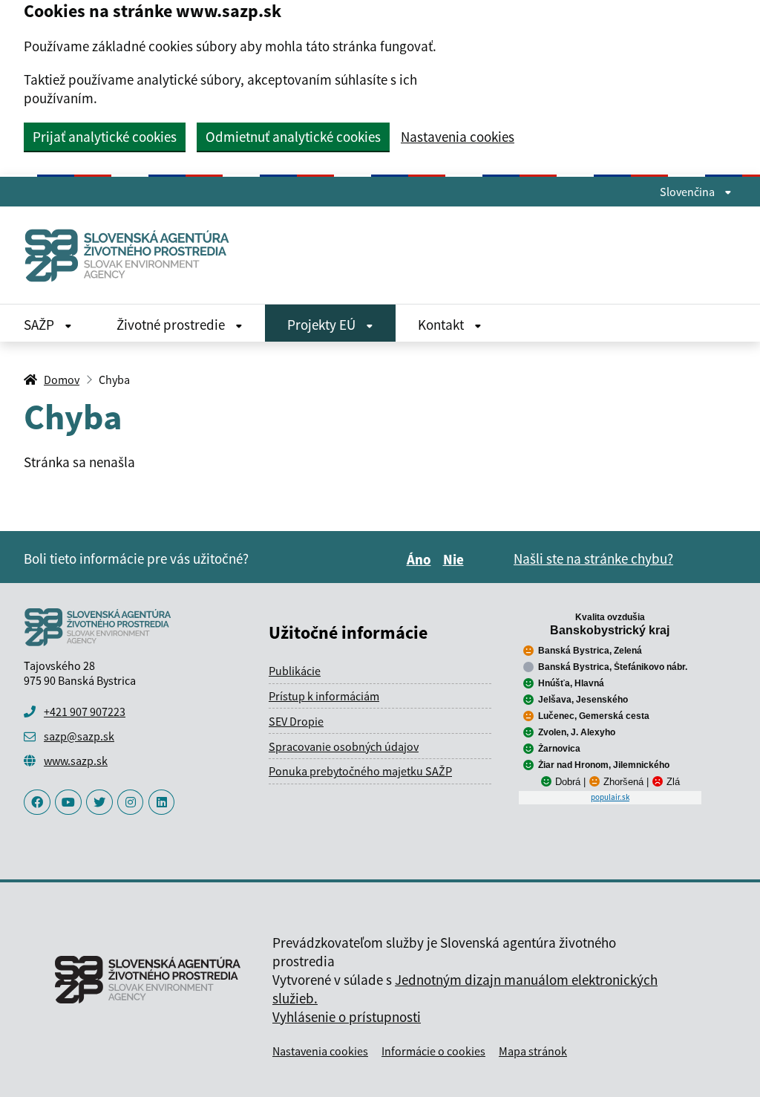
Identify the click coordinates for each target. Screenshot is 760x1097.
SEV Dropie (296, 721)
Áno (421, 559)
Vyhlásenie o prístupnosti (346, 1017)
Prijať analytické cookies (105, 137)
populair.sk (610, 797)
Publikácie (295, 670)
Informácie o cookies (433, 1051)
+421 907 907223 (84, 711)
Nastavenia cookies (457, 137)
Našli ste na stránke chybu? (593, 558)
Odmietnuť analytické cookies (293, 137)
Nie (455, 559)
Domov (61, 379)
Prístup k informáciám (324, 696)
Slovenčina (688, 191)
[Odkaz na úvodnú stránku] (133, 255)
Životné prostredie (172, 324)
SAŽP (40, 324)
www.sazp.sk (76, 760)
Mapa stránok (533, 1051)
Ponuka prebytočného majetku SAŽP (360, 771)
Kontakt (442, 324)
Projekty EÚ (322, 324)
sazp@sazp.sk (79, 736)
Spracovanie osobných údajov (344, 746)
